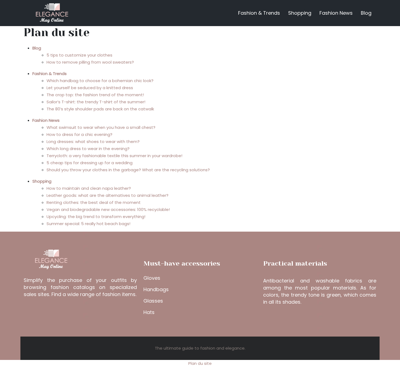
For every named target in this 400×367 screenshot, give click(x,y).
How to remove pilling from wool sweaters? (90, 62)
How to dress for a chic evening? (79, 134)
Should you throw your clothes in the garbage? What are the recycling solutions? (128, 170)
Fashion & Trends (259, 13)
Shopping (299, 13)
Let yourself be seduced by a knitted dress (90, 88)
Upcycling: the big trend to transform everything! (96, 216)
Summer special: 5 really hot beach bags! (88, 223)
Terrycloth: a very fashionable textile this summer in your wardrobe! (114, 155)
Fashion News (336, 13)
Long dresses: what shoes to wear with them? (93, 141)
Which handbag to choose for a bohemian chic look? (100, 80)
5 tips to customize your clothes (79, 55)
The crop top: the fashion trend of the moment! (95, 95)
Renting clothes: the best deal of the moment (94, 202)
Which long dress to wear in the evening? (88, 148)
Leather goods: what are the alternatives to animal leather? (107, 195)
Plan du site (200, 363)
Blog (366, 13)
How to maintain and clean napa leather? (89, 188)
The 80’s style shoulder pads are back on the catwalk (100, 109)
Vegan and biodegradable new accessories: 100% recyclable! (108, 209)
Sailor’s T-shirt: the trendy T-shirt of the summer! (96, 102)
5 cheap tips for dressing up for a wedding (90, 163)
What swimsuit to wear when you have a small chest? (101, 127)
